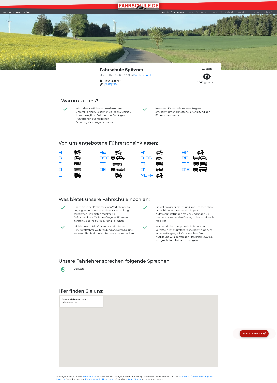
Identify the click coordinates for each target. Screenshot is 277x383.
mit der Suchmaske (174, 12)
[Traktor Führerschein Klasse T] (116, 175)
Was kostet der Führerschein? (255, 12)
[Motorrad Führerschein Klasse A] (76, 152)
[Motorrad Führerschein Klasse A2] (116, 152)
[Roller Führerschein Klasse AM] (199, 152)
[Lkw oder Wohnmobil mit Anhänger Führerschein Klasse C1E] (200, 163)
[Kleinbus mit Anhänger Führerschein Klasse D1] (200, 169)
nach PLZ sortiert (223, 12)
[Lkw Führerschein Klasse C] (76, 163)
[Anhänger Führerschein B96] (118, 157)
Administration (134, 379)
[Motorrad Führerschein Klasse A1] (158, 152)
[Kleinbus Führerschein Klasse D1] (158, 169)
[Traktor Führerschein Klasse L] (76, 175)
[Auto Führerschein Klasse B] (76, 157)
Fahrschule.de (89, 376)
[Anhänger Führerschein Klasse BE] (200, 157)
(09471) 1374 (111, 84)
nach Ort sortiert (199, 12)
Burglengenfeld (142, 75)
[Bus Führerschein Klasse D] (76, 169)
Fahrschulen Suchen (16, 12)
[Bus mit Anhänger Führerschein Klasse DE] (118, 169)
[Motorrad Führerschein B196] (158, 157)
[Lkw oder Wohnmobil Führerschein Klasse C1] (158, 163)
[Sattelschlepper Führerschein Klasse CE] (116, 163)
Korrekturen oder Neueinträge (99, 379)
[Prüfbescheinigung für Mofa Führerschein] (158, 175)
